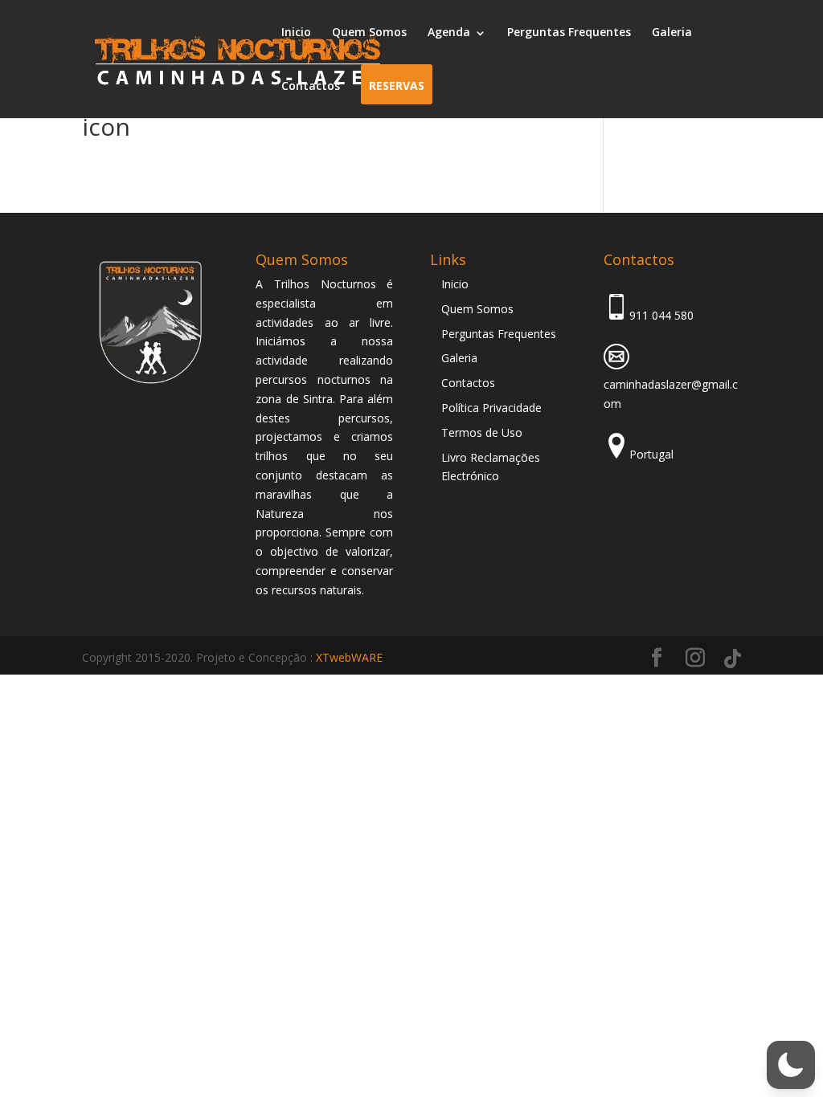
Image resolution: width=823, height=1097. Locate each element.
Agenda (449, 31)
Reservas (396, 85)
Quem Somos (369, 31)
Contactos (310, 85)
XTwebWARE (349, 657)
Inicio (296, 31)
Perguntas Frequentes (569, 31)
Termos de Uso (481, 432)
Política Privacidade (491, 407)
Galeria (672, 31)
